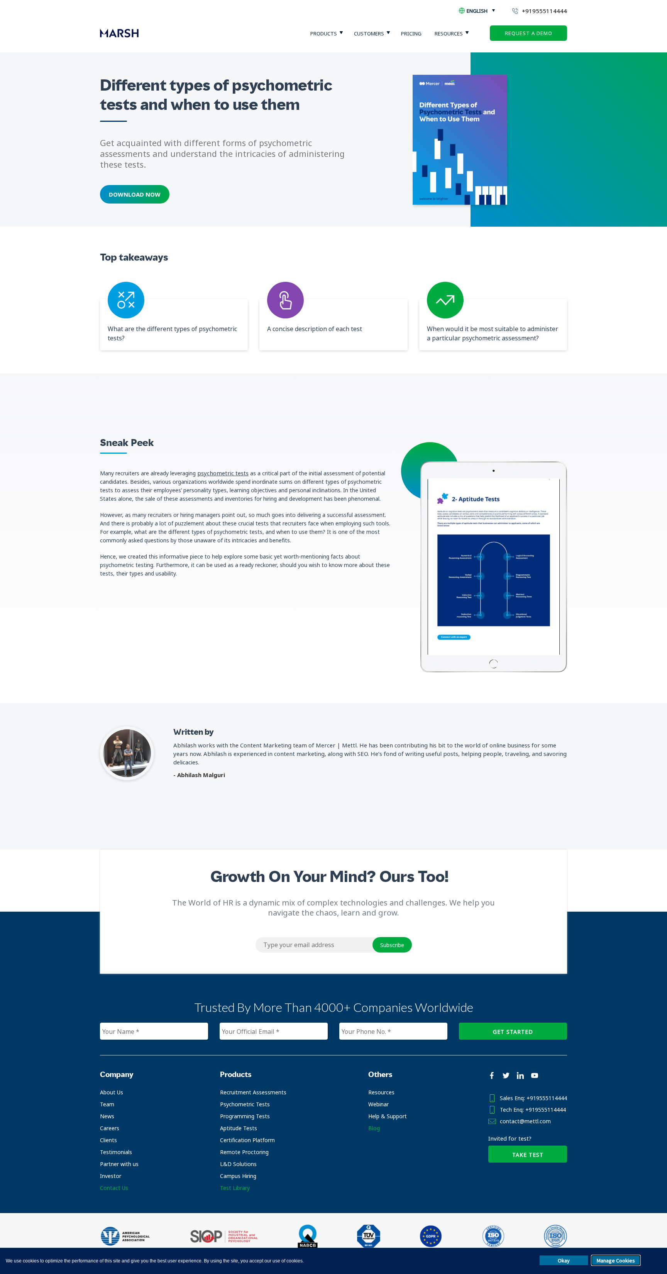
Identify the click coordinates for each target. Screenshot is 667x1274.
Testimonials (116, 1152)
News (107, 1116)
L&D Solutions (238, 1164)
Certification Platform (247, 1140)
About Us (111, 1092)
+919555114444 (544, 11)
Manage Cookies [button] (616, 1260)
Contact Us (114, 1188)
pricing (411, 33)
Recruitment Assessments (253, 1092)
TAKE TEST (527, 1154)
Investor (110, 1176)
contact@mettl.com (525, 1121)
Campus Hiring (238, 1176)
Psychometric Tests (245, 1104)
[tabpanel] (493, 567)
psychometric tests (223, 473)
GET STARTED (513, 1031)
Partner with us (119, 1164)
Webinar (378, 1104)
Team (107, 1104)
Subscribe (392, 945)
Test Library (235, 1188)
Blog (374, 1128)
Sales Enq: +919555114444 (533, 1098)
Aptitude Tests (238, 1128)
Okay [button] (564, 1260)
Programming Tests (245, 1116)
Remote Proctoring (244, 1152)
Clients (108, 1140)
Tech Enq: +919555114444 (533, 1109)
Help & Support (387, 1116)
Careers (109, 1128)
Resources (381, 1092)
